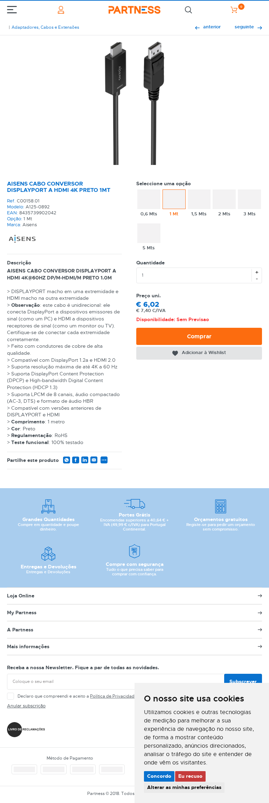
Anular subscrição (26, 706)
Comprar (199, 336)
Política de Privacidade (113, 696)
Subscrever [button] (243, 681)
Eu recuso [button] (190, 776)
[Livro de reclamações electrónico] (26, 729)
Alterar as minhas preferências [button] (184, 787)
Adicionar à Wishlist (204, 352)
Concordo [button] (159, 776)
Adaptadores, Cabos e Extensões (45, 27)
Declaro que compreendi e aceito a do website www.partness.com (109, 696)
